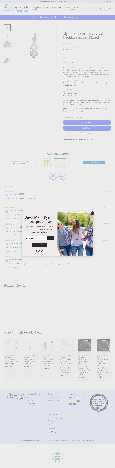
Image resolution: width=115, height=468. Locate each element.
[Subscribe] (50, 238)
